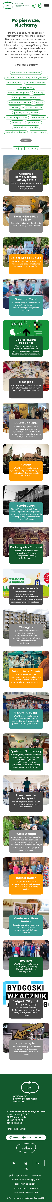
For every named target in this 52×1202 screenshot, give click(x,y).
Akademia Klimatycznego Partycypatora (26, 77)
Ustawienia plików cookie (26, 1192)
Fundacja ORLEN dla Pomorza (26, 97)
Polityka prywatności (19, 1175)
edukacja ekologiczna (18, 92)
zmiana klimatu (38, 132)
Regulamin (37, 1175)
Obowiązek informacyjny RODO (26, 1179)
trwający (18, 148)
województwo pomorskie (26, 127)
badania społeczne (35, 82)
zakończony (32, 148)
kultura (39, 102)
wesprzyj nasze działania (26, 1137)
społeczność (33, 122)
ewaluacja (39, 92)
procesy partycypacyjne (26, 112)
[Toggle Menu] (46, 5)
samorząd (17, 122)
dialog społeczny (26, 87)
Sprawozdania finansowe (26, 1188)
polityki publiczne (34, 107)
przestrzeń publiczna (17, 117)
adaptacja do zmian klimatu (26, 72)
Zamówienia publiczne (26, 1184)
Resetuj (26, 140)
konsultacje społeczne (20, 102)
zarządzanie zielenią (16, 132)
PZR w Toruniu (38, 117)
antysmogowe (14, 82)
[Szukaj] (40, 5)
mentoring (15, 107)
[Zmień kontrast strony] (34, 5)
